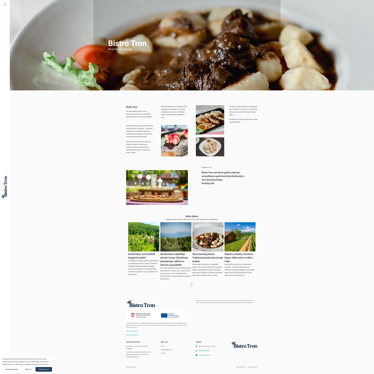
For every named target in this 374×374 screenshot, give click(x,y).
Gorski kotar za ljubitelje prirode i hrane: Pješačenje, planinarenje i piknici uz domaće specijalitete (138, 354)
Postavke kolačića (11, 369)
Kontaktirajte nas (166, 349)
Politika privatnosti (253, 367)
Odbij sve (28, 369)
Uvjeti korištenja (240, 367)
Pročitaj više (208, 183)
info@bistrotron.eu (204, 355)
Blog (162, 346)
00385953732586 (204, 350)
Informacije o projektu (132, 331)
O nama (163, 353)
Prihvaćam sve (44, 369)
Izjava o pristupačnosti (132, 335)
